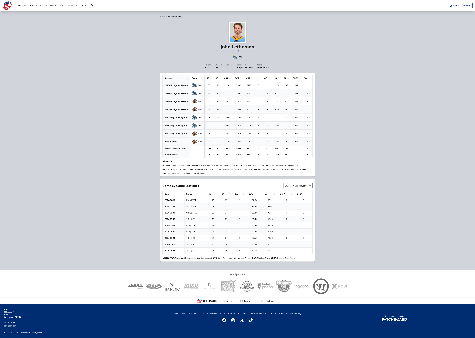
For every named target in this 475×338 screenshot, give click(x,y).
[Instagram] (233, 320)
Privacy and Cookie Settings (290, 313)
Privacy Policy (233, 313)
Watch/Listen (65, 5)
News (42, 5)
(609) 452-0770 (10, 322)
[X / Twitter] (241, 320)
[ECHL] (7, 5)
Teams (32, 5)
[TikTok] (250, 320)
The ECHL (80, 5)
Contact (176, 313)
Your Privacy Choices (258, 313)
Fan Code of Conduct (191, 313)
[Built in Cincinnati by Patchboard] (394, 318)
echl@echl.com (10, 326)
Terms (244, 313)
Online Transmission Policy (213, 313)
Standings (20, 5)
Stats (52, 5)
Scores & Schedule (461, 5)
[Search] (92, 5)
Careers (273, 313)
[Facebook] (224, 320)
